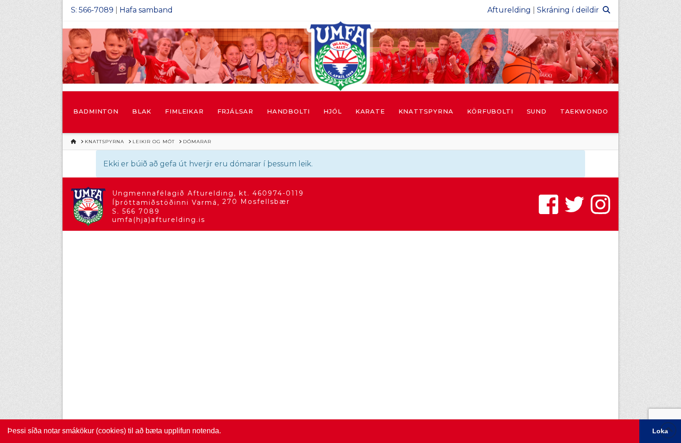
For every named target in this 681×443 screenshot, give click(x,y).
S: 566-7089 (92, 10)
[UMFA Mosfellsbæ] (340, 56)
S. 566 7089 (136, 211)
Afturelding (509, 10)
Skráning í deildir (568, 10)
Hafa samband (146, 10)
